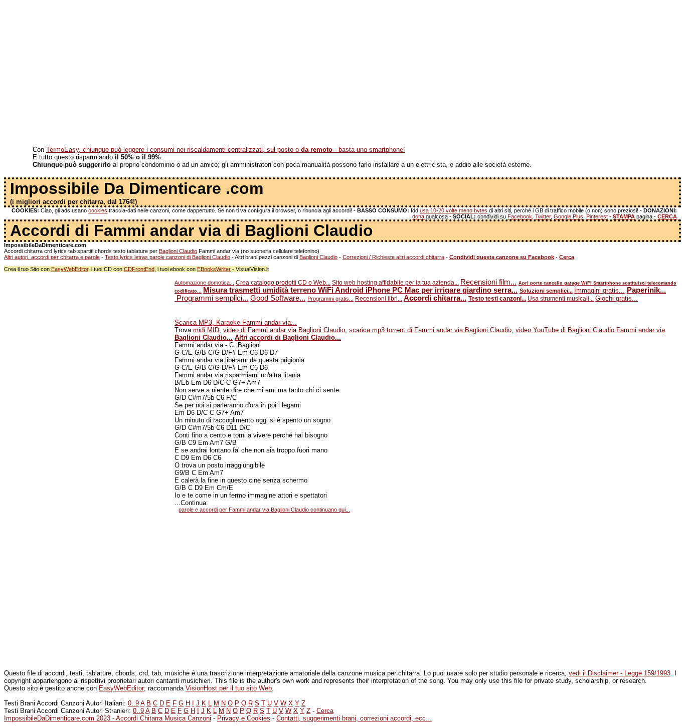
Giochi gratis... (616, 298)
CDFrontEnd (139, 269)
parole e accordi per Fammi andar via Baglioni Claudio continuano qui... (264, 510)
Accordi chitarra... (435, 298)
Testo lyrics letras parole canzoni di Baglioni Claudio (167, 257)
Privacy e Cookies (243, 718)
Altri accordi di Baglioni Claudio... (288, 337)
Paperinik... (646, 290)
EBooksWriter (214, 269)
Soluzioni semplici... (546, 291)
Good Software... (277, 298)
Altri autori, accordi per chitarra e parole (52, 257)
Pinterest (597, 216)
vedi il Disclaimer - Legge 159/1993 (619, 673)
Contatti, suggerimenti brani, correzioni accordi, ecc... (354, 718)
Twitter (543, 216)
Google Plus (568, 216)
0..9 (133, 703)
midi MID (206, 330)
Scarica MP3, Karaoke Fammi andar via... (236, 322)
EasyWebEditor (69, 269)
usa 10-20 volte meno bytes (453, 210)
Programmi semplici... (211, 298)
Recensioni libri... (378, 298)
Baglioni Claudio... (204, 337)
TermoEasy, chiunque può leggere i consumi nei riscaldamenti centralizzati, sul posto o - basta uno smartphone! (225, 149)
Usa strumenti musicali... (561, 298)
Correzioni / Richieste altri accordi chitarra (393, 257)
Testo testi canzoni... (497, 298)
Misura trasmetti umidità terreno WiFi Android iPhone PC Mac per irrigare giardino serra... (360, 290)
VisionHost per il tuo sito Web (229, 688)
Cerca (324, 710)
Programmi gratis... (330, 299)
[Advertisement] (305, 74)
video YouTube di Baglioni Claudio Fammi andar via (590, 330)
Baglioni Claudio (178, 251)
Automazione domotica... (204, 283)
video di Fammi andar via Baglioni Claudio (284, 330)
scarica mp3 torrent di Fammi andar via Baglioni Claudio (430, 330)
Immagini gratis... (599, 290)
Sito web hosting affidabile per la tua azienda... (395, 282)
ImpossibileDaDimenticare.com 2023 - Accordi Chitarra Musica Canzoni (107, 718)
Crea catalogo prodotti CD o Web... (283, 282)
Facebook (519, 216)
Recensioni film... (488, 282)
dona (418, 216)
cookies (97, 210)
